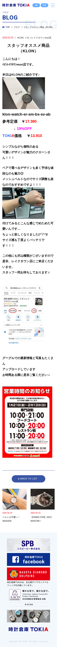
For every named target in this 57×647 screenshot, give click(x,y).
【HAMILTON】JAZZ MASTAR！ (43, 506)
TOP (8, 27)
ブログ (17, 27)
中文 (44, 5)
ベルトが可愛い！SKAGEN (14, 506)
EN (36, 5)
